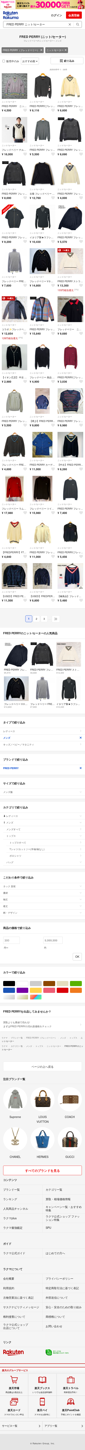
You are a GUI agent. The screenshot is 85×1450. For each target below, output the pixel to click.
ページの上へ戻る (42, 1067)
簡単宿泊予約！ (70, 1390)
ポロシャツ (15, 855)
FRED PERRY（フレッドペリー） (21, 50)
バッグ (9, 862)
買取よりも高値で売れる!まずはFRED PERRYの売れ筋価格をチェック (27, 1024)
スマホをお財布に (42, 1412)
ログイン (56, 15)
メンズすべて (13, 829)
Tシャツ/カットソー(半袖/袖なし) (26, 849)
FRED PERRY (11, 768)
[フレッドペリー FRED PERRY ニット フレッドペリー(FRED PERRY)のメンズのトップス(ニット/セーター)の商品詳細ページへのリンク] (14, 261)
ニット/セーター (55, 50)
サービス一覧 (9, 1425)
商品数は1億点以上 (14, 1390)
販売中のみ (12, 61)
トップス (11, 835)
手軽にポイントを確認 (71, 1412)
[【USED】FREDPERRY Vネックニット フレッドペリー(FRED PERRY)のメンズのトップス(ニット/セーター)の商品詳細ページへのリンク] (42, 576)
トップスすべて (17, 842)
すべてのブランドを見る (42, 1170)
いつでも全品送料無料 (42, 1390)
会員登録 (73, 15)
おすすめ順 (29, 61)
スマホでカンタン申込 (14, 1412)
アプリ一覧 (50, 1425)
